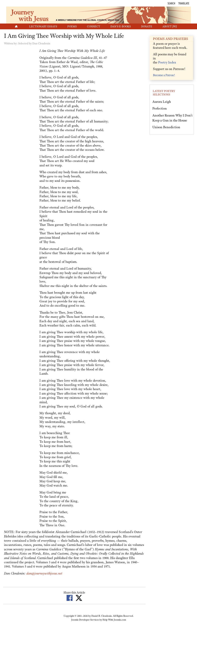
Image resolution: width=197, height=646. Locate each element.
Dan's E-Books (120, 26)
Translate (183, 3)
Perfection (159, 108)
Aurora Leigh (161, 102)
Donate (146, 26)
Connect (93, 26)
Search (171, 3)
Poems (72, 26)
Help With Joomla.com (114, 619)
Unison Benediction (166, 127)
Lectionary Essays (43, 26)
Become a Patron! (164, 75)
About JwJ (169, 26)
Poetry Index (167, 62)
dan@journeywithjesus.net (44, 573)
